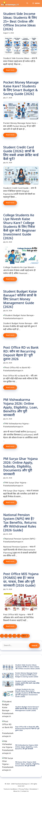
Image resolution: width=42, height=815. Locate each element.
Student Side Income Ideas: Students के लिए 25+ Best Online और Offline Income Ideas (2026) (20, 22)
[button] (27, 3)
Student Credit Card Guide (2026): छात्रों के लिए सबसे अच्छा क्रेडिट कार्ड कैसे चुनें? (20, 153)
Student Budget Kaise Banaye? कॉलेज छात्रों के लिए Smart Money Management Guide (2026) (20, 299)
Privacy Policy (23, 789)
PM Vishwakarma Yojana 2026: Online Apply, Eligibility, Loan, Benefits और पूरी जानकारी (20, 407)
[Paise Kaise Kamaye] (10, 3)
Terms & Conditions (10, 789)
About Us (16, 791)
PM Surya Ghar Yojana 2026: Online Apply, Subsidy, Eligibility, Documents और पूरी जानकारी (20, 466)
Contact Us (25, 791)
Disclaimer (33, 789)
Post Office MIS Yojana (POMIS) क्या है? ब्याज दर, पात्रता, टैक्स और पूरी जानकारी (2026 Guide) (21, 580)
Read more (10, 70)
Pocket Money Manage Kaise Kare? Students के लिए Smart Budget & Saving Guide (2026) (21, 88)
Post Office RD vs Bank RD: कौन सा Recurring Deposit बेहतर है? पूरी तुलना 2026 (21, 353)
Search (34, 645)
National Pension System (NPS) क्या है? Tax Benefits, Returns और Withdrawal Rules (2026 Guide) (20, 523)
